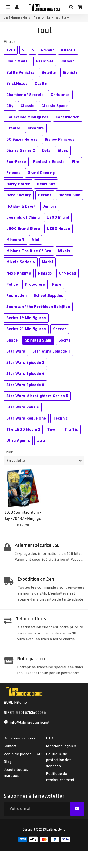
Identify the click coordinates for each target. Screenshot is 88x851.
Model (47, 262)
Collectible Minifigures (27, 117)
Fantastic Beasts (49, 161)
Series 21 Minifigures (26, 328)
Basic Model (17, 61)
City (10, 105)
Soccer (59, 328)
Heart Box (46, 184)
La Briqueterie (15, 17)
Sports (64, 340)
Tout (37, 17)
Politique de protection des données (58, 759)
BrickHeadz (17, 83)
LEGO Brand (58, 217)
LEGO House (58, 228)
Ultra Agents (18, 440)
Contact (10, 745)
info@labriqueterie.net (30, 722)
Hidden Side (69, 195)
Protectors (35, 284)
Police (12, 284)
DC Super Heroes (22, 139)
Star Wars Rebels (22, 407)
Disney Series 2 (20, 150)
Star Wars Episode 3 (25, 362)
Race (56, 284)
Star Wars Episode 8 (25, 384)
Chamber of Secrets (25, 94)
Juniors (50, 206)
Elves (63, 150)
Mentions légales (61, 745)
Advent (47, 50)
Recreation (16, 295)
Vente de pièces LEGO (23, 753)
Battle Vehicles (20, 72)
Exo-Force (16, 161)
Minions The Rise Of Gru (28, 251)
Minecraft (15, 239)
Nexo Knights (18, 273)
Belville (49, 72)
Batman (67, 61)
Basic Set (45, 61)
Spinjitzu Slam (38, 340)
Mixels (64, 251)
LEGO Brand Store (23, 228)
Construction (68, 117)
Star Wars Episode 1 (51, 351)
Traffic (71, 429)
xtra (41, 440)
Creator (13, 128)
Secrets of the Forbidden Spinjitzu (38, 306)
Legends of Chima (23, 217)
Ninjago (45, 273)
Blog (7, 761)
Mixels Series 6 (20, 262)
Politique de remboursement (60, 776)
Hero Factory (18, 195)
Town (52, 429)
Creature (36, 128)
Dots (46, 150)
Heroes (44, 195)
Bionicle (70, 72)
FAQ (49, 738)
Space (12, 340)
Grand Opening (41, 172)
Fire (75, 161)
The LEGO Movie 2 (23, 429)
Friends (13, 172)
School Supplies (48, 295)
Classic (27, 105)
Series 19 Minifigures (26, 317)
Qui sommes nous (19, 738)
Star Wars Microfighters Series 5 (37, 395)
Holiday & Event (21, 206)
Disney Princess (60, 139)
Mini (35, 239)
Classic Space (55, 105)
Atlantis (68, 50)
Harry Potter (18, 184)
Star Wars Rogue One (26, 418)
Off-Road (67, 273)
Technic (60, 418)
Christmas (60, 94)
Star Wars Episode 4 (25, 373)
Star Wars (15, 351)
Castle (41, 83)
